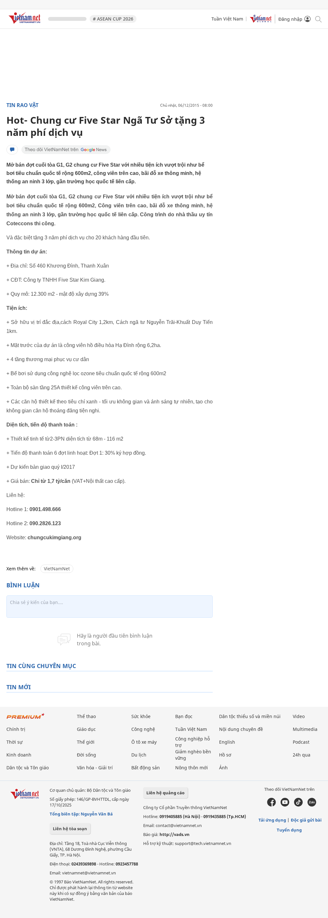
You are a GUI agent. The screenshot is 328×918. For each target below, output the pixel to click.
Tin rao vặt (22, 105)
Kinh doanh (18, 755)
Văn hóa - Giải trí (95, 768)
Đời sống (86, 755)
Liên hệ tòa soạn (70, 828)
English (227, 742)
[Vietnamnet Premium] (25, 719)
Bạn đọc (184, 716)
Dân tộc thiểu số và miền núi (250, 716)
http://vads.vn (175, 834)
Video (299, 716)
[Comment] (12, 149)
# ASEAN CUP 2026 (113, 19)
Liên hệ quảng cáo (165, 793)
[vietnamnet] (25, 25)
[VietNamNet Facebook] (271, 805)
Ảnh (223, 768)
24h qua (301, 755)
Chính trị (15, 729)
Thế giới (85, 742)
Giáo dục (86, 729)
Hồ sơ (225, 755)
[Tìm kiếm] (318, 18)
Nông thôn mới (191, 768)
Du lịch (138, 755)
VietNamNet (57, 569)
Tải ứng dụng (272, 820)
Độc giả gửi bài (306, 820)
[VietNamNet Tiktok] (298, 805)
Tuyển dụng (289, 830)
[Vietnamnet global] (261, 21)
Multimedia (305, 729)
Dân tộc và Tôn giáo (27, 768)
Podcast (301, 742)
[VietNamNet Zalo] (312, 805)
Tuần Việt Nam (227, 19)
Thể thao (86, 716)
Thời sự (14, 742)
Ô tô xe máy (144, 742)
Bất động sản (145, 768)
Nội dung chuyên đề (241, 729)
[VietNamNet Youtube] (285, 805)
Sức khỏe (141, 716)
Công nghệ (143, 729)
